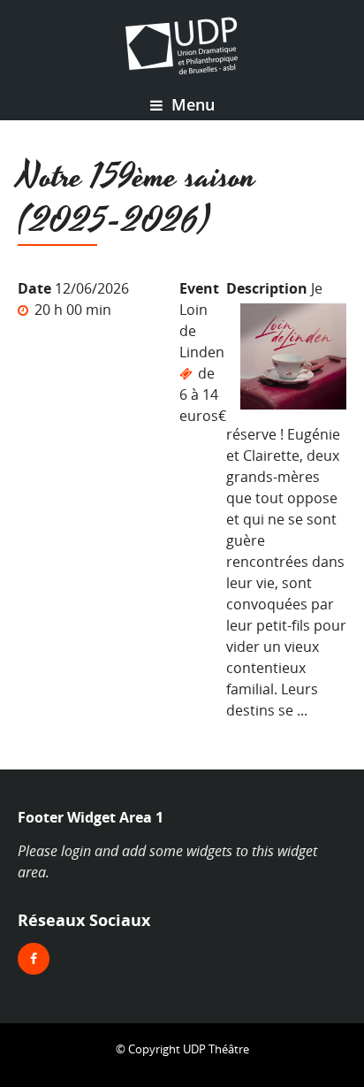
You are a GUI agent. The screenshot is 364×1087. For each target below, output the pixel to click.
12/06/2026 (92, 288)
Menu (191, 104)
